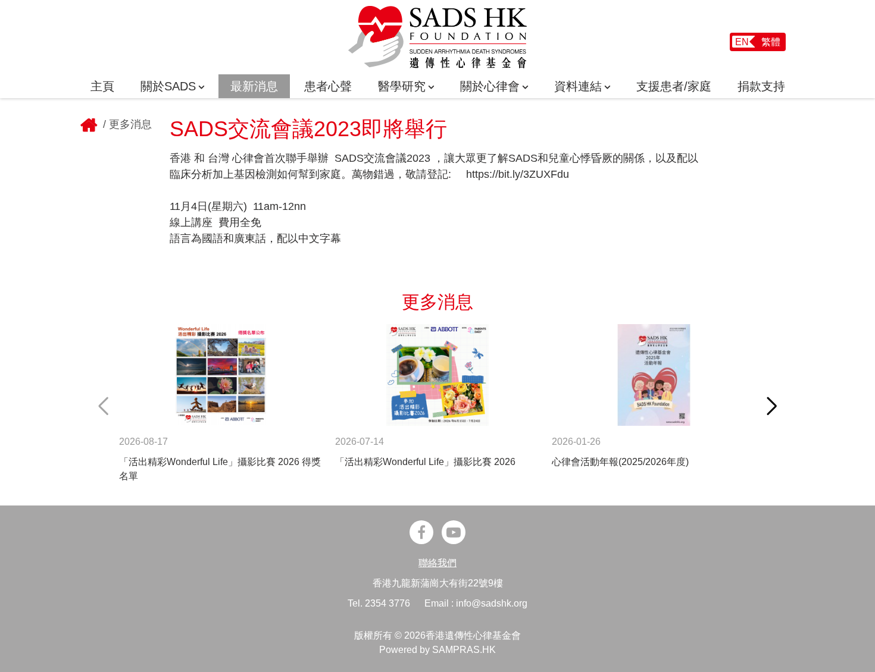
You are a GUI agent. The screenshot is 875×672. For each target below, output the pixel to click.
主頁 (102, 86)
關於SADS (168, 86)
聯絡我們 (437, 563)
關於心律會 (490, 86)
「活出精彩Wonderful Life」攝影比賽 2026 (425, 462)
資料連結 (578, 86)
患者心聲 (328, 86)
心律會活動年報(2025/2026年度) (620, 462)
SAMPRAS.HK (464, 650)
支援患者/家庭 (673, 86)
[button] (772, 406)
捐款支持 (761, 86)
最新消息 (254, 86)
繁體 (770, 42)
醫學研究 (402, 86)
